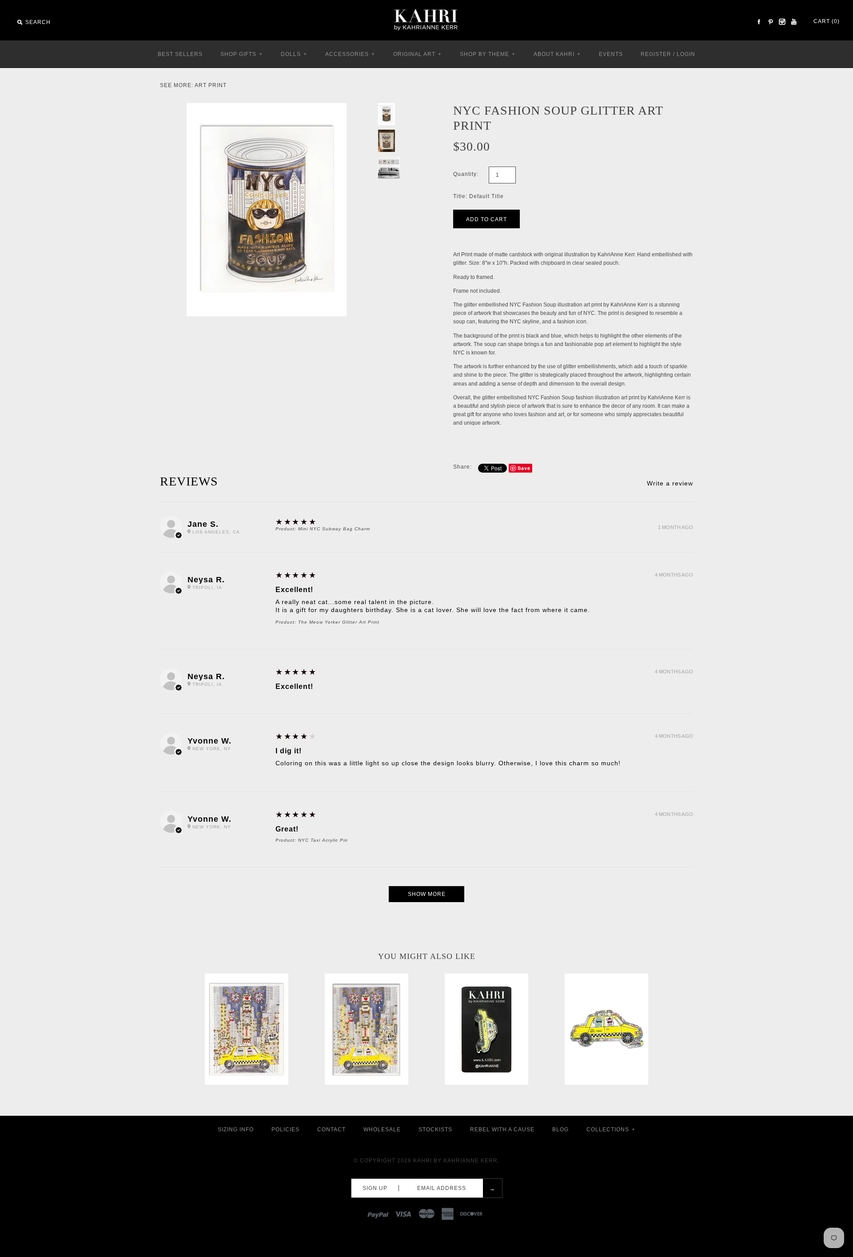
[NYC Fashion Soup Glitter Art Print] (267, 107)
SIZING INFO (236, 1129)
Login (686, 54)
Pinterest (770, 22)
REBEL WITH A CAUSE (502, 1129)
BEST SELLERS (180, 54)
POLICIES (285, 1129)
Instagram (782, 22)
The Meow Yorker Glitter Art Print (338, 622)
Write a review (670, 483)
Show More (427, 894)
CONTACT (331, 1129)
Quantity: (465, 174)
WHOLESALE (382, 1129)
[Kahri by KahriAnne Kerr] (426, 6)
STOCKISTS (435, 1129)
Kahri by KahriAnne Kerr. (456, 1161)
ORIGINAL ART (417, 54)
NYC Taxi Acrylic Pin (323, 840)
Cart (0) (826, 21)
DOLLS (294, 54)
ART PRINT (211, 85)
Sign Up (375, 1188)
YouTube (793, 22)
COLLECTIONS (610, 1129)
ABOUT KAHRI (557, 54)
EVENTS (611, 54)
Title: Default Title (478, 196)
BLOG (560, 1129)
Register (656, 54)
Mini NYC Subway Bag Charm (334, 528)
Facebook (759, 22)
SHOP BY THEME (487, 54)
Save (524, 468)
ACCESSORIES (350, 54)
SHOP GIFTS (241, 54)
